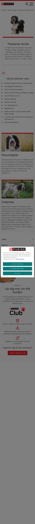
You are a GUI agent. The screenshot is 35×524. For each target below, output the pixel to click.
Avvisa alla (17, 273)
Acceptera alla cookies (17, 268)
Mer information (20, 259)
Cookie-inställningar (17, 264)
